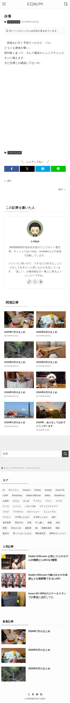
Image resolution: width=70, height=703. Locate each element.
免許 (54, 517)
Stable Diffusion (33, 495)
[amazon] (41, 282)
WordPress (59, 495)
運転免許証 (40, 533)
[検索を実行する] (65, 453)
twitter (47, 495)
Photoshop (17, 495)
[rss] (41, 694)
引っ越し (39, 522)
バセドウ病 (30, 506)
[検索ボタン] (66, 4)
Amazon (26, 490)
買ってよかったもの (22, 533)
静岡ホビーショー (58, 533)
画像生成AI (46, 528)
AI (4, 490)
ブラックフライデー (48, 506)
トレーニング (13, 22)
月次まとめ (16, 528)
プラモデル (18, 512)
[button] (11, 169)
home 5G (60, 490)
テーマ (6, 506)
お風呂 (6, 501)
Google (48, 490)
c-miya (35, 241)
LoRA (5, 495)
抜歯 (50, 522)
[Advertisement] (35, 106)
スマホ (59, 501)
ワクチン (7, 517)
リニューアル (49, 512)
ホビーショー (33, 512)
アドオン (37, 501)
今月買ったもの (40, 517)
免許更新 (7, 522)
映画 (5, 528)
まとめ (26, 501)
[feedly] (37, 694)
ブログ (6, 512)
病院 (58, 528)
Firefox (37, 490)
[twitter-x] (35, 282)
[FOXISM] (35, 4)
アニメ (49, 501)
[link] (29, 282)
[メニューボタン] (4, 4)
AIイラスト (14, 490)
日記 (58, 522)
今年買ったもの (22, 517)
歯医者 (28, 528)
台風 (29, 522)
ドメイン (17, 506)
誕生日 (6, 533)
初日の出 (19, 522)
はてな (16, 501)
